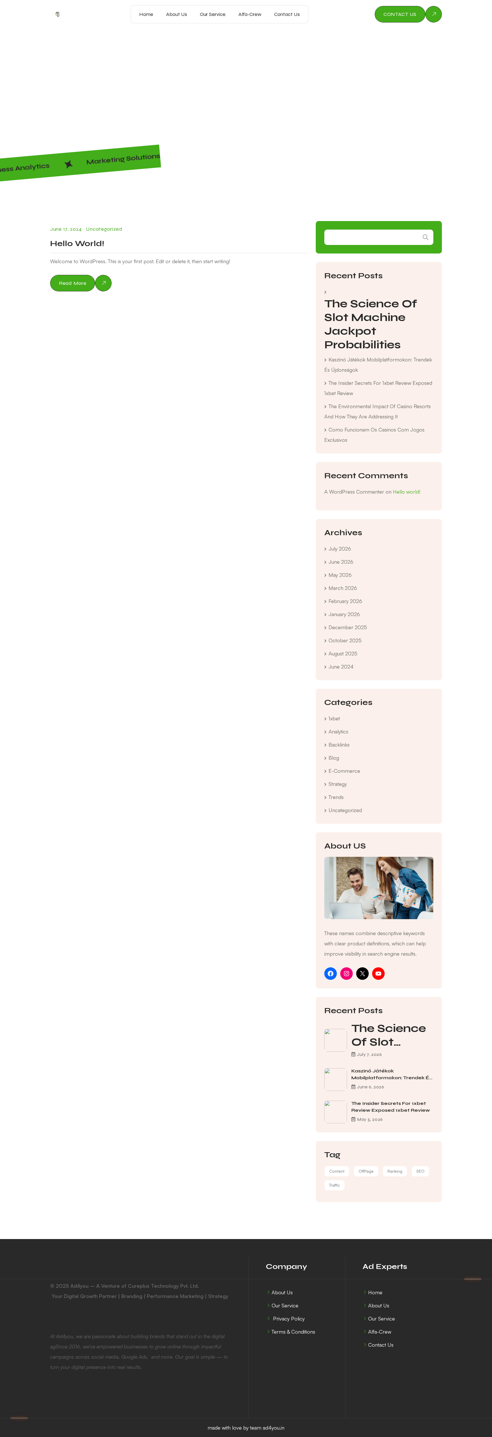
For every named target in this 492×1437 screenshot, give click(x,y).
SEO (420, 1171)
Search (425, 237)
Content (337, 1171)
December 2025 (348, 627)
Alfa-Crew (249, 14)
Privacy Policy (288, 1318)
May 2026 (340, 575)
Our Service (213, 14)
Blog (334, 758)
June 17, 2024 (66, 229)
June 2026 (341, 562)
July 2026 (340, 548)
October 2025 (345, 640)
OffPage (366, 1171)
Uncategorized (104, 229)
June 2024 (341, 666)
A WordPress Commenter (354, 491)
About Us (176, 14)
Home (186, 94)
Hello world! (77, 243)
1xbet (334, 718)
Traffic (334, 1185)
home (146, 14)
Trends (336, 797)
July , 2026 (369, 1054)
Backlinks (339, 744)
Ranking (395, 1171)
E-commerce (344, 771)
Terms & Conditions (293, 1331)
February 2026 (345, 601)
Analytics (338, 731)
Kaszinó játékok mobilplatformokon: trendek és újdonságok (391, 1077)
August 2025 (343, 653)
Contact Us (287, 14)
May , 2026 (370, 1119)
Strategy (338, 784)
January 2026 (344, 614)
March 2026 (343, 588)
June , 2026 (370, 1086)
